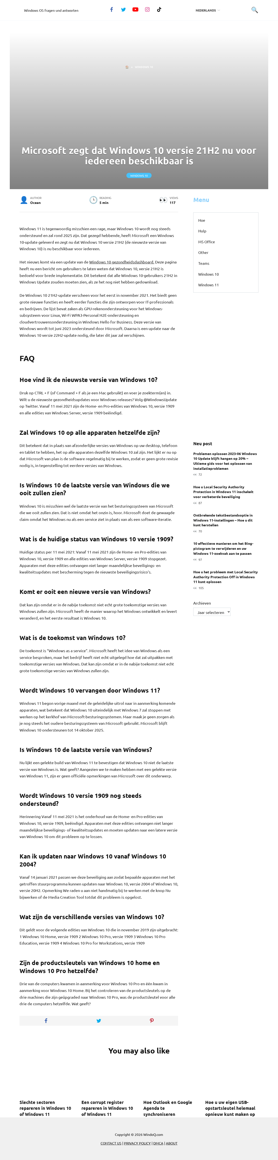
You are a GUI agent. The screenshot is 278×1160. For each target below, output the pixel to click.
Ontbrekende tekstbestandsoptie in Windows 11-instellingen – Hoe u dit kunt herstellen (223, 520)
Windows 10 (139, 175)
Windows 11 (208, 284)
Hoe (201, 220)
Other (203, 252)
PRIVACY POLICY (137, 1143)
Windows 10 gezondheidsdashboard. (121, 262)
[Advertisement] (139, 107)
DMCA (158, 1143)
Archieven (202, 603)
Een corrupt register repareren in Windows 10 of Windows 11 (107, 1108)
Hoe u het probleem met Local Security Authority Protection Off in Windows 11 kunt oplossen (225, 576)
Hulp (202, 230)
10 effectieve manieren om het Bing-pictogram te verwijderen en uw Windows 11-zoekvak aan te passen (223, 548)
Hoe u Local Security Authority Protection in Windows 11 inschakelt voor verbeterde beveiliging (223, 491)
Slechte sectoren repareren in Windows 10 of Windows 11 (45, 1108)
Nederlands (206, 10)
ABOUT (171, 1143)
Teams (203, 263)
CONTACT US (111, 1143)
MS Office (206, 241)
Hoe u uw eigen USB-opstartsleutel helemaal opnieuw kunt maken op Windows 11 (230, 1111)
